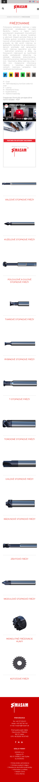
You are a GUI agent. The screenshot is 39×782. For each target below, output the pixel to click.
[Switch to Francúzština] (34, 2)
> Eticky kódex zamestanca (19, 763)
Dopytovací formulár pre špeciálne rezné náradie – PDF (17, 99)
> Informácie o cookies (19, 769)
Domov (9, 17)
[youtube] (22, 742)
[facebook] (15, 742)
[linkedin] (19, 742)
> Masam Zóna (19, 772)
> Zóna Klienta (19, 774)
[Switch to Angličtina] (30, 2)
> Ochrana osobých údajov (19, 765)
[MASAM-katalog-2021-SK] (19, 144)
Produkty (16, 17)
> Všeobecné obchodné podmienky (19, 767)
